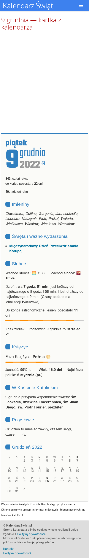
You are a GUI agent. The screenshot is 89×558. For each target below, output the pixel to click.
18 (70, 470)
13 (32, 470)
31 (17, 490)
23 (32, 480)
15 (47, 470)
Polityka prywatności (17, 553)
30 (9, 490)
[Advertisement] (44, 82)
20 (9, 480)
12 (24, 470)
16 (54, 470)
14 (39, 470)
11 (17, 470)
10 (9, 470)
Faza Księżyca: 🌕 (28, 356)
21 (17, 480)
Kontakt (8, 548)
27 (62, 480)
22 (24, 480)
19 (77, 470)
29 (77, 480)
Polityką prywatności (31, 534)
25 (47, 480)
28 (70, 480)
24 (39, 480)
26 (54, 480)
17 (62, 470)
